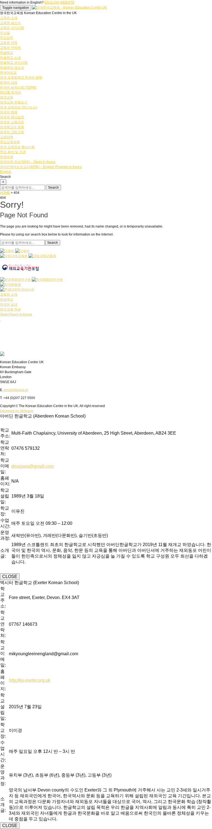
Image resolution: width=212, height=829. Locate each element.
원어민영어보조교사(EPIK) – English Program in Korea (41, 167)
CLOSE (9, 576)
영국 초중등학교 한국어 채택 (21, 77)
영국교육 (6, 97)
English (5, 172)
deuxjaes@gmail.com (32, 466)
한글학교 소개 (10, 58)
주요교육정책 (10, 142)
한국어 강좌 (8, 82)
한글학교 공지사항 (13, 63)
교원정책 (6, 137)
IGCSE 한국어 (10, 92)
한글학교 (6, 53)
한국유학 (6, 157)
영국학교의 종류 (12, 127)
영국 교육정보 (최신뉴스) (18, 107)
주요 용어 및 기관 (13, 152)
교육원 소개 (8, 18)
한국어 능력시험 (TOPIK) (18, 87)
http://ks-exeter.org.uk (29, 680)
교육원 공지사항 (12, 28)
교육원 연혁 (8, 43)
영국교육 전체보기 (13, 102)
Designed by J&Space (16, 411)
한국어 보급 (8, 304)
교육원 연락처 (10, 48)
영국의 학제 (8, 112)
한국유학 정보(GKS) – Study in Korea (27, 162)
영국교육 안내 (10, 309)
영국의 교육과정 (12, 122)
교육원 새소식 (10, 23)
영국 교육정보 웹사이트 (17, 147)
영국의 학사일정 (12, 117)
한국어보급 (8, 72)
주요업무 (6, 38)
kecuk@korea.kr (16, 390)
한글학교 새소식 (12, 67)
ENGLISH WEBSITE (59, 2)
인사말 (5, 33)
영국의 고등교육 (12, 132)
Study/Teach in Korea (16, 314)
